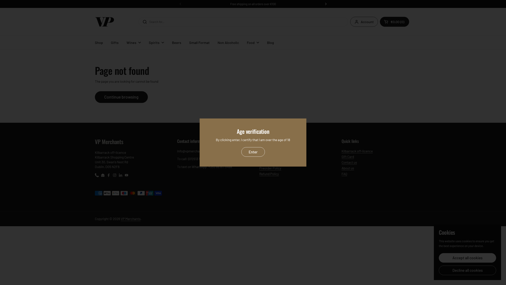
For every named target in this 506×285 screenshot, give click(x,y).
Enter (253, 151)
